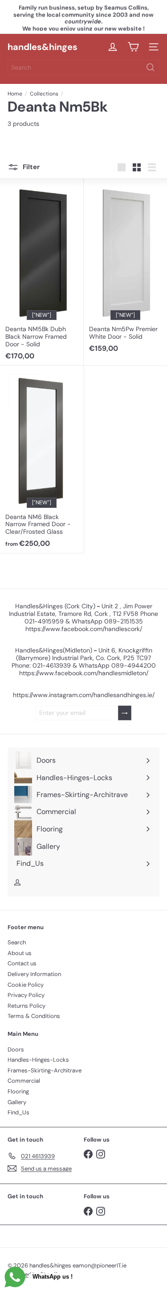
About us (20, 953)
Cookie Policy (26, 985)
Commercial (24, 1080)
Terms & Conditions (34, 1016)
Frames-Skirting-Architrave (44, 1070)
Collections (44, 94)
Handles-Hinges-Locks (38, 1060)
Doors (16, 1049)
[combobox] (83, 67)
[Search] (150, 67)
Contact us (22, 963)
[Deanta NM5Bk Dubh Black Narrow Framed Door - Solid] (42, 272)
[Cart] (133, 47)
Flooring (18, 1091)
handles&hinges (42, 47)
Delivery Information (34, 974)
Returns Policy (26, 1006)
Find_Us (18, 1112)
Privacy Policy (26, 995)
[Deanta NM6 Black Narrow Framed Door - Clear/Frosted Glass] (42, 459)
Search (17, 942)
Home (15, 94)
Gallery (17, 1102)
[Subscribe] (124, 713)
